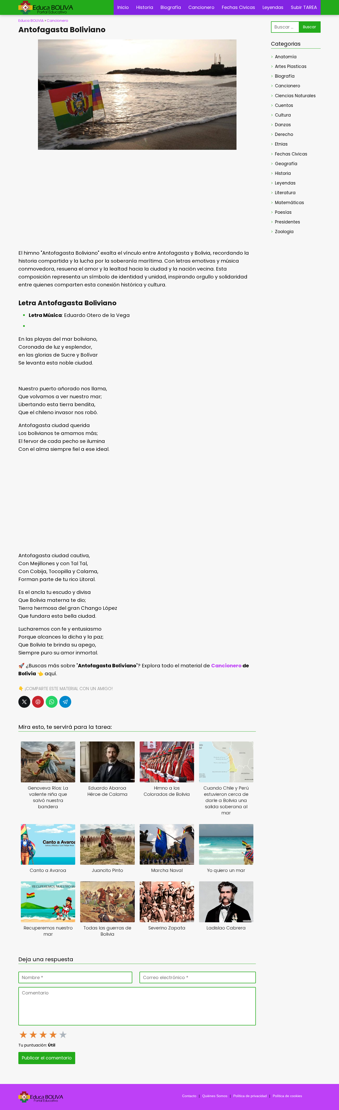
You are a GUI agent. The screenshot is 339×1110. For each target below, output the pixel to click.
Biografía (171, 7)
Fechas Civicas (238, 7)
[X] (24, 702)
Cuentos (284, 105)
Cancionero (201, 7)
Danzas (283, 125)
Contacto (189, 1096)
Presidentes (287, 222)
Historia (144, 7)
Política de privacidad (250, 1096)
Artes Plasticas (290, 66)
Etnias (281, 144)
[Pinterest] (38, 702)
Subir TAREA (304, 7)
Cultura (283, 115)
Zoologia (284, 232)
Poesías (283, 212)
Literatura (285, 193)
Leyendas (273, 7)
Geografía (286, 164)
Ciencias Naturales (295, 96)
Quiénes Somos (214, 1096)
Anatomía (286, 57)
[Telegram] (65, 702)
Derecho (284, 134)
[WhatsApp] (52, 702)
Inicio (123, 7)
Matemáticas (289, 203)
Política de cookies (287, 1096)
